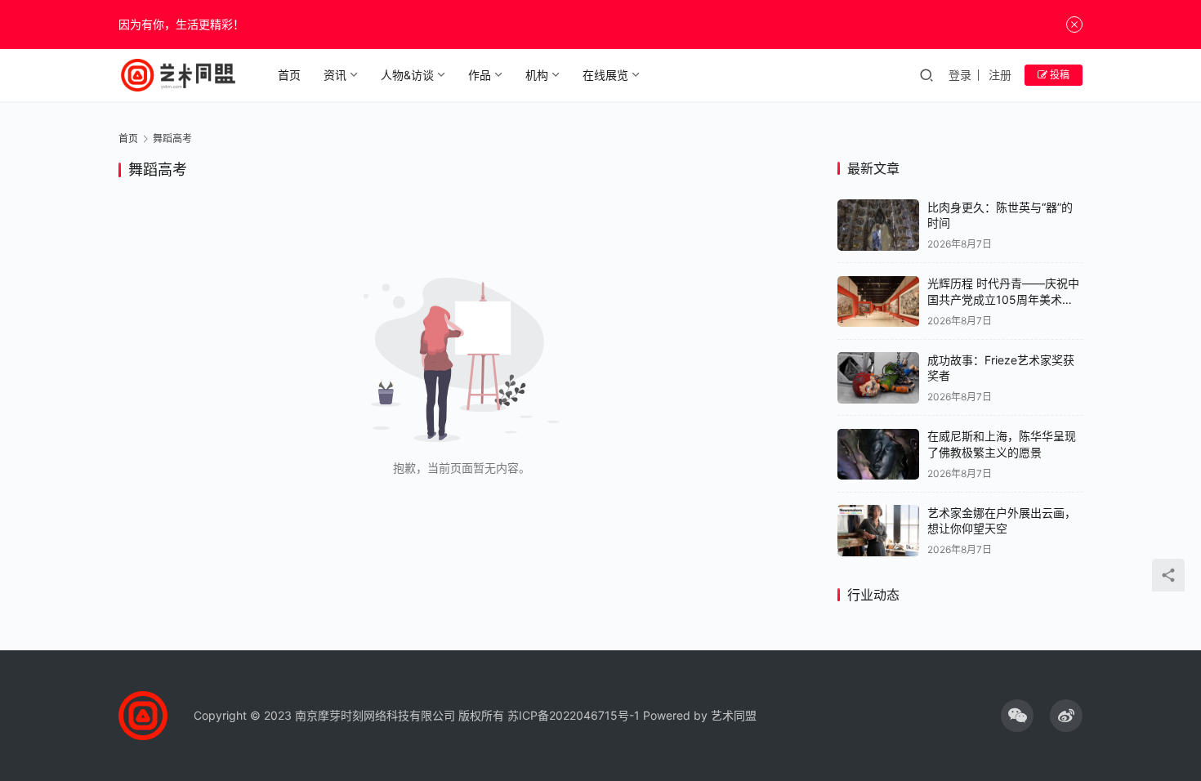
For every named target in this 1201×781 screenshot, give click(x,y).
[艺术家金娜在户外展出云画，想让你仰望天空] (878, 530)
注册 (1000, 75)
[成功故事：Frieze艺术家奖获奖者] (878, 378)
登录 (960, 75)
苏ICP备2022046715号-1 (573, 715)
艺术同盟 (734, 715)
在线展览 (605, 75)
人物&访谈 (407, 75)
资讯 (335, 75)
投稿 (1058, 75)
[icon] (1017, 715)
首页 (289, 75)
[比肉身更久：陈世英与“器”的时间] (878, 225)
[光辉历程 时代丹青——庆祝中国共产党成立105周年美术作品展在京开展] (878, 302)
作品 (479, 75)
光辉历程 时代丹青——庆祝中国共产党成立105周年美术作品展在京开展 (1003, 300)
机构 (536, 75)
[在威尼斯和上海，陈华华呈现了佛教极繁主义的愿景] (878, 454)
